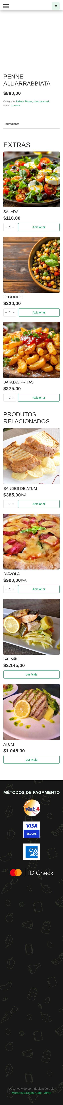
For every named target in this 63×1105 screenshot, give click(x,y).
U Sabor (15, 105)
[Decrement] (6, 227)
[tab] (11, 124)
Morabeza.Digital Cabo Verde (31, 1092)
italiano (20, 101)
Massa (28, 101)
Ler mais (31, 674)
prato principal (41, 101)
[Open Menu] (6, 6)
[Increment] (13, 227)
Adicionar (39, 227)
